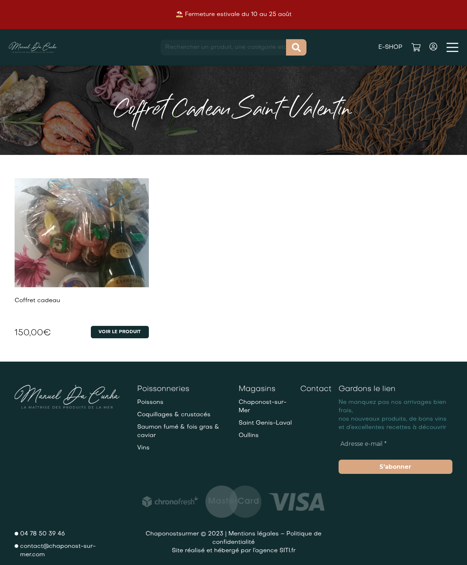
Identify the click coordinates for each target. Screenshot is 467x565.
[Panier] (416, 47)
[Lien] (33, 47)
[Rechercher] (296, 47)
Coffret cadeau (37, 301)
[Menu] (452, 47)
